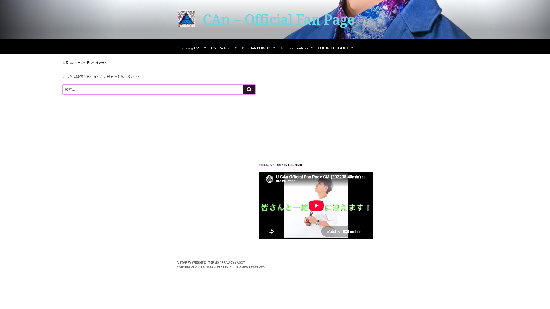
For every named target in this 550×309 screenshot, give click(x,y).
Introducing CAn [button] (188, 47)
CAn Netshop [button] (221, 47)
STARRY (185, 262)
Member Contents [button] (294, 47)
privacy (228, 262)
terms (213, 262)
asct (241, 262)
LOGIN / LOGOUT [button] (333, 47)
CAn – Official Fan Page (279, 20)
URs (201, 267)
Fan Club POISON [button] (256, 47)
